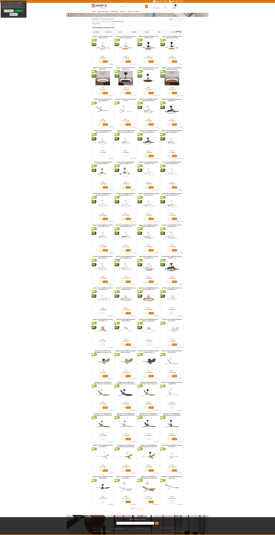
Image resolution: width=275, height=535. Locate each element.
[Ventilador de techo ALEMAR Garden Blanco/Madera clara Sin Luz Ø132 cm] (103, 400)
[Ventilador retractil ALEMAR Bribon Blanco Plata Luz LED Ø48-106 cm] (126, 274)
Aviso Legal (140, 528)
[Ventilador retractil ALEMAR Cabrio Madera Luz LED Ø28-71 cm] (103, 337)
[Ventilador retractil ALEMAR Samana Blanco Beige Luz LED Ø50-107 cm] (172, 211)
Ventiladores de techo (105, 21)
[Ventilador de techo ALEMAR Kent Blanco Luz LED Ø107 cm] (172, 494)
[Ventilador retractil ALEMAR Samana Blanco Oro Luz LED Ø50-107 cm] (103, 243)
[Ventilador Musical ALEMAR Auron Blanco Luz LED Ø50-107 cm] (149, 274)
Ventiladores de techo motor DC (117, 21)
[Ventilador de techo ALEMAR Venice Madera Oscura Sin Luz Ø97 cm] (149, 368)
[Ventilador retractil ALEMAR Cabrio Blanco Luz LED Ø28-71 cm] (172, 305)
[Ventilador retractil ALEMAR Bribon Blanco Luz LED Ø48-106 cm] (172, 243)
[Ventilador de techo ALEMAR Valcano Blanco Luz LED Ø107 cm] (172, 463)
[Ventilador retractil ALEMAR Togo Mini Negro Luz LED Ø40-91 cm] (149, 148)
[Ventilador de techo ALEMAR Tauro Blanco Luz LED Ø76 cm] (126, 494)
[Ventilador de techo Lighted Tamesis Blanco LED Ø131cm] (103, 117)
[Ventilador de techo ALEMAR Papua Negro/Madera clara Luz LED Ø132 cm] (149, 463)
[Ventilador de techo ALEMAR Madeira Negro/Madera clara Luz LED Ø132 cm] (172, 431)
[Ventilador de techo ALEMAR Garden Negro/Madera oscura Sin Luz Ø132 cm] (126, 400)
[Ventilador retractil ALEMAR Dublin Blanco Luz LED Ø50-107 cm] (149, 180)
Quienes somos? (114, 11)
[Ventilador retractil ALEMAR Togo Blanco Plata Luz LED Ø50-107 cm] (149, 117)
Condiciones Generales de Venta (168, 528)
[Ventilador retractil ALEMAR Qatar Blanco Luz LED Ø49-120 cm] (126, 305)
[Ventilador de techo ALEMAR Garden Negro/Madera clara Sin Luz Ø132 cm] (149, 400)
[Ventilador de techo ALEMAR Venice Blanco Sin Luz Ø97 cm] (172, 337)
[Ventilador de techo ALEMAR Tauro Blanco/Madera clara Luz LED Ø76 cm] (149, 494)
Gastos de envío (97, 528)
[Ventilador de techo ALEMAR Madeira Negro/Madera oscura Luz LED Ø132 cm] (149, 431)
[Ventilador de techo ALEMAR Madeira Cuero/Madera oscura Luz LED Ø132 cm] (103, 431)
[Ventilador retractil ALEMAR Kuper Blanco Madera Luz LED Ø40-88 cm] (149, 337)
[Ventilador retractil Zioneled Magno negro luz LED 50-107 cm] (149, 54)
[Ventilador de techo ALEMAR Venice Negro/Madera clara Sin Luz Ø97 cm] (103, 368)
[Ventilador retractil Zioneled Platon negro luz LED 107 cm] (126, 85)
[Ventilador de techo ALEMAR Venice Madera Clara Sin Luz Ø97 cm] (126, 368)
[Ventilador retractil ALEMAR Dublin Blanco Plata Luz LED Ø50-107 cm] (172, 180)
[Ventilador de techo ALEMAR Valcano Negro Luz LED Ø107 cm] (103, 494)
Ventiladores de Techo (103, 11)
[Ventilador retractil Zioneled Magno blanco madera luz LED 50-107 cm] (126, 54)
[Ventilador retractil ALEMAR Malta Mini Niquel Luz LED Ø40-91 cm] (126, 180)
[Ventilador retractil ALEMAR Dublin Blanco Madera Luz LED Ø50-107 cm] (103, 211)
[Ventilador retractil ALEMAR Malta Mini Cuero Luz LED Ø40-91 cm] (103, 180)
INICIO (94, 11)
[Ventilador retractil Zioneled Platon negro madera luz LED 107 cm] (149, 85)
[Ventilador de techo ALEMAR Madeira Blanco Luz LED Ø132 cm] (172, 400)
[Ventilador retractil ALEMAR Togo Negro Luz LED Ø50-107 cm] (172, 117)
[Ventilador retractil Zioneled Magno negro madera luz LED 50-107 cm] (172, 54)
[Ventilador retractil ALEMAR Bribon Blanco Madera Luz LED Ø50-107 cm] (149, 243)
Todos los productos (96, 21)
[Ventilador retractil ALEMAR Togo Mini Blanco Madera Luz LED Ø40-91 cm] (172, 148)
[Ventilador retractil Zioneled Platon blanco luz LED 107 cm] (103, 85)
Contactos (122, 11)
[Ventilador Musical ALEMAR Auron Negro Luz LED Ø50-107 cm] (172, 274)
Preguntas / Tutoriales (133, 11)
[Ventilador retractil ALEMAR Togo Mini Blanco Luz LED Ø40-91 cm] (103, 148)
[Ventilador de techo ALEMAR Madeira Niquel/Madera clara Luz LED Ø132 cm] (126, 431)
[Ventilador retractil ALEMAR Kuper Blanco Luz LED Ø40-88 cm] (126, 337)
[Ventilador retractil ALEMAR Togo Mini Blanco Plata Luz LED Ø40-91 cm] (126, 148)
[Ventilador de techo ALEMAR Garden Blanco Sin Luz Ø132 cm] (172, 368)
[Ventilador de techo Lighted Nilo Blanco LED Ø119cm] (126, 117)
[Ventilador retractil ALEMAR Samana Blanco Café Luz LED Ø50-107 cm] (126, 243)
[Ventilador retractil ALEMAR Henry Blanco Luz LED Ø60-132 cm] (103, 305)
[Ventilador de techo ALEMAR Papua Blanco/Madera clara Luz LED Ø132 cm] (126, 463)
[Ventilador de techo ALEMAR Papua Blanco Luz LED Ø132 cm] (103, 463)
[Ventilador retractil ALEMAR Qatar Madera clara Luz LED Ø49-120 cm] (149, 305)
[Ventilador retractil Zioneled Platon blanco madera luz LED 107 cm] (172, 85)
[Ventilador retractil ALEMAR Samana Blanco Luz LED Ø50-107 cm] (149, 211)
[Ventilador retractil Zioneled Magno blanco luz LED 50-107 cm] (103, 54)
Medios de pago (119, 528)
